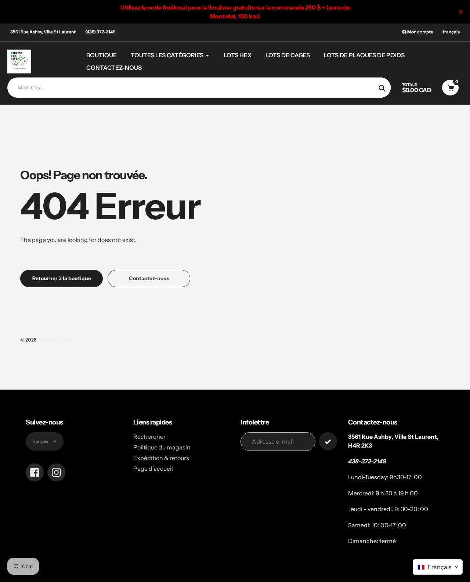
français (451, 32)
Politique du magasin (162, 447)
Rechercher (149, 436)
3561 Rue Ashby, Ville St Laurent (43, 32)
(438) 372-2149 (100, 32)
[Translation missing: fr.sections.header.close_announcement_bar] (460, 11)
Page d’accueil (153, 468)
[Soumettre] (328, 441)
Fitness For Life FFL (61, 340)
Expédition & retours (161, 458)
